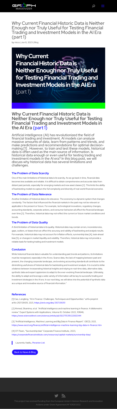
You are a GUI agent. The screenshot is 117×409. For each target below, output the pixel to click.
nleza (17, 42)
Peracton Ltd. (38, 342)
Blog (36, 42)
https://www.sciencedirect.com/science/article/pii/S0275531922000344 (46, 315)
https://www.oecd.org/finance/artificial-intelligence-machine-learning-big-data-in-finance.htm (57, 325)
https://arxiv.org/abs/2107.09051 (49, 302)
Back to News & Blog (25, 352)
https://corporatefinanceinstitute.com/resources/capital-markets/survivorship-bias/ (51, 334)
